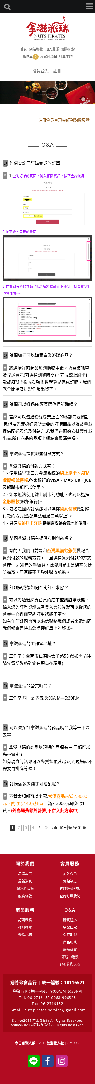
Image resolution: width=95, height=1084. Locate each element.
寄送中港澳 (70, 956)
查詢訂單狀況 (70, 895)
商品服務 (70, 942)
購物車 (29, 56)
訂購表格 (25, 919)
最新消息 (25, 881)
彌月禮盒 (25, 927)
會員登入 (41, 70)
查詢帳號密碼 (70, 888)
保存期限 (70, 934)
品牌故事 (25, 873)
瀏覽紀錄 (68, 49)
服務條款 (25, 895)
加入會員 (70, 873)
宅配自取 (70, 927)
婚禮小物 (25, 934)
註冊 (57, 70)
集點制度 (70, 881)
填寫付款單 (48, 56)
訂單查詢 (66, 56)
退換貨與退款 (70, 964)
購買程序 (70, 919)
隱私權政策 (25, 888)
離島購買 (70, 949)
